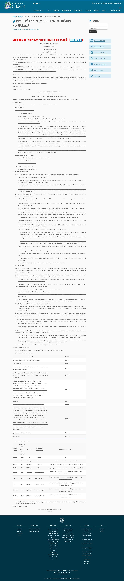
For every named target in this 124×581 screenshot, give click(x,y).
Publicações (66, 10)
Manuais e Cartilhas (53, 545)
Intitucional (19, 525)
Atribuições (19, 531)
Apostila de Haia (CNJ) (34, 529)
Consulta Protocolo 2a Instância (86, 530)
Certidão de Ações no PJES (87, 556)
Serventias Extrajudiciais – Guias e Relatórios (68, 538)
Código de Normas (53, 533)
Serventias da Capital (34, 531)
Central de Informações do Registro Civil (87, 544)
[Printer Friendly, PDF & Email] (81, 36)
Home (14, 16)
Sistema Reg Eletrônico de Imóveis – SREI (87, 548)
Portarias (53, 550)
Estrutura (19, 529)
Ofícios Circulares (53, 548)
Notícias (56, 10)
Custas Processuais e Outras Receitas (68, 530)
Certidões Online (87, 553)
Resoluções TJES (53, 559)
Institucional (37, 10)
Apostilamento (114, 10)
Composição (19, 533)
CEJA (48, 10)
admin (38, 29)
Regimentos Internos (53, 554)
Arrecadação (78, 10)
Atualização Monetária (67, 533)
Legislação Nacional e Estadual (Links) (53, 542)
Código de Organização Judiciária (53, 536)
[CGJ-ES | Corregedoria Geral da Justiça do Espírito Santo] (14, 5)
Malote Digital (87, 559)
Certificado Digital (86, 551)
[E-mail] (34, 3)
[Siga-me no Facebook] (37, 3)
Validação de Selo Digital (87, 536)
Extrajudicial (102, 529)
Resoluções (32, 29)
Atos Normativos (53, 531)
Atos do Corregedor (53, 529)
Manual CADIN (67, 541)
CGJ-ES (50, 578)
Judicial (101, 531)
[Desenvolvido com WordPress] (62, 578)
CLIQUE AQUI (76, 40)
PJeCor (96, 10)
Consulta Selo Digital (87, 533)
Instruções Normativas (53, 539)
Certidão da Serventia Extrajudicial (87, 540)
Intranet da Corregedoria (87, 562)
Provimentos (53, 552)
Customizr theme (75, 578)
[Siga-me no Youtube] (40, 3)
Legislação (20, 16)
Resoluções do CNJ (53, 556)
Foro (103, 10)
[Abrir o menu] (120, 8)
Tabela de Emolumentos (68, 535)
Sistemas (88, 10)
